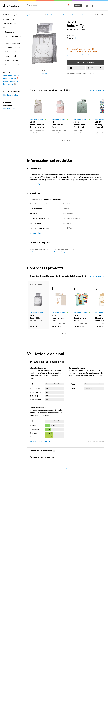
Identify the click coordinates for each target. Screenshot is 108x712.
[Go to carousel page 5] (67, 140)
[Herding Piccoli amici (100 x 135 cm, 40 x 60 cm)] (60, 305)
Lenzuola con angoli (12, 48)
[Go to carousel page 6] (69, 140)
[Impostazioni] (68, 5)
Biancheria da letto (10, 95)
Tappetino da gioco (12, 60)
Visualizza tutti (95, 90)
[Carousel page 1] (60, 140)
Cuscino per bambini (12, 43)
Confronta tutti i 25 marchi (40, 441)
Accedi (77, 6)
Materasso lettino (12, 52)
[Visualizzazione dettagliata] (47, 392)
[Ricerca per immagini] (59, 6)
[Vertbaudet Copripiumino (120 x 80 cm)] (82, 115)
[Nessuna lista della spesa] (97, 5)
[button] (85, 50)
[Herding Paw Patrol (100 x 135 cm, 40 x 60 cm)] (82, 305)
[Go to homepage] (11, 5)
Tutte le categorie (10, 15)
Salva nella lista (96, 68)
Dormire (6, 28)
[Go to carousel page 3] (64, 140)
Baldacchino (9, 32)
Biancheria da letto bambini (13, 37)
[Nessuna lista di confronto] (92, 5)
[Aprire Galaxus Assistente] (87, 5)
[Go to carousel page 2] (62, 140)
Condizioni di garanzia (62, 252)
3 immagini (44, 73)
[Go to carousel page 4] (65, 140)
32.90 (71, 22)
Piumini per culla (11, 56)
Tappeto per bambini (13, 65)
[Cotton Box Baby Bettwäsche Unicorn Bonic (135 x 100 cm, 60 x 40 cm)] (60, 115)
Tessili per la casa (9, 24)
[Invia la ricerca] (29, 6)
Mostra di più (36, 184)
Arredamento (8, 19)
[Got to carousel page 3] (45, 70)
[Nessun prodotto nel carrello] (102, 5)
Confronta (77, 68)
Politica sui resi (35, 252)
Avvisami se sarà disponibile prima (81, 55)
